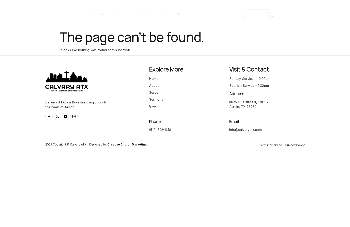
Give (209, 14)
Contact (194, 14)
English (289, 14)
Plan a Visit (254, 14)
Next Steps (140, 14)
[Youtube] (65, 116)
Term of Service (270, 145)
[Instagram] (74, 116)
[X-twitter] (57, 116)
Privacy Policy (295, 145)
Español (302, 14)
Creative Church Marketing (127, 144)
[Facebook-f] (49, 116)
